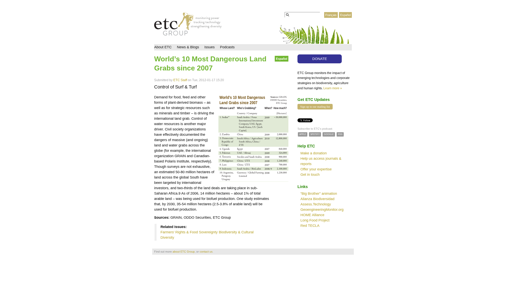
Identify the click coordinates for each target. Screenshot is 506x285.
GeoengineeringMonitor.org (322, 210)
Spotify (315, 134)
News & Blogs (188, 47)
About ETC (163, 47)
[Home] (188, 25)
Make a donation (313, 153)
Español (345, 15)
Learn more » (332, 88)
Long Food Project (314, 220)
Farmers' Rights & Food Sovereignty (189, 232)
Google (329, 134)
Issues (209, 47)
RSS (340, 134)
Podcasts (227, 47)
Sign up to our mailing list (315, 106)
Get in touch (310, 175)
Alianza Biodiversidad (317, 199)
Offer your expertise (316, 169)
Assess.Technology (315, 204)
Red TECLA (309, 226)
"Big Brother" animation (318, 194)
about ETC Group (184, 251)
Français (331, 15)
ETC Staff (180, 80)
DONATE (319, 59)
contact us (206, 251)
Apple (302, 134)
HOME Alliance (312, 215)
